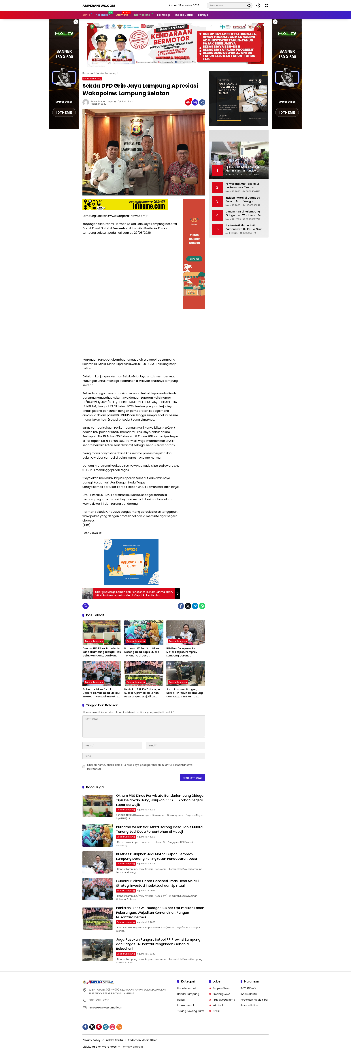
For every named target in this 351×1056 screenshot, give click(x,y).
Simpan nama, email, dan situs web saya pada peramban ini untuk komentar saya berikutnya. (140, 767)
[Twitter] (188, 606)
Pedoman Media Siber (254, 1000)
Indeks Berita (249, 994)
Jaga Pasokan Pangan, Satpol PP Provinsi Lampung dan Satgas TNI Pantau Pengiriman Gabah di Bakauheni (184, 693)
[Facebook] (181, 606)
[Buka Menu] (266, 5)
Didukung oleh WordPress (99, 1047)
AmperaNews (221, 988)
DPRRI (216, 1011)
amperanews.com (98, 5)
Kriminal (218, 1005)
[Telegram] (195, 606)
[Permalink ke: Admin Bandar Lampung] (86, 102)
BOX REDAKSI (248, 988)
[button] (248, 5)
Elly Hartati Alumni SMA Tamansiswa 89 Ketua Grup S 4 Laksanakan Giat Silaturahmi (245, 227)
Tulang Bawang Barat (190, 1011)
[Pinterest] (99, 1027)
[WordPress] (106, 1027)
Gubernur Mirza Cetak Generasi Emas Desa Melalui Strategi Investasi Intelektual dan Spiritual (101, 693)
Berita (181, 1000)
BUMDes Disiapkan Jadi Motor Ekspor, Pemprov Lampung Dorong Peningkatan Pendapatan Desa (183, 652)
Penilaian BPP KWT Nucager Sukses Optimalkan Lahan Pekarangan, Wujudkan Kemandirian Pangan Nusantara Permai (142, 693)
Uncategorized (186, 988)
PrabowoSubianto (224, 1000)
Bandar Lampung (92, 78)
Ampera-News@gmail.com (106, 1007)
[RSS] (119, 1027)
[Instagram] (112, 1027)
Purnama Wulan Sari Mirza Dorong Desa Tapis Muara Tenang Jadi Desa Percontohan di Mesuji (141, 652)
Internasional (185, 1005)
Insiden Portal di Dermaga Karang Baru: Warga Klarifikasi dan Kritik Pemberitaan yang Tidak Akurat (242, 199)
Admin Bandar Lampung (103, 101)
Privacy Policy (249, 1005)
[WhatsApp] (202, 606)
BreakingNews (221, 994)
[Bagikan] (202, 102)
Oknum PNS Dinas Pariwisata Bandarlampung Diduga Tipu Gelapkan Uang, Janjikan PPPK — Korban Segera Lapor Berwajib (101, 652)
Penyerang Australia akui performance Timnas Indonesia (242, 185)
